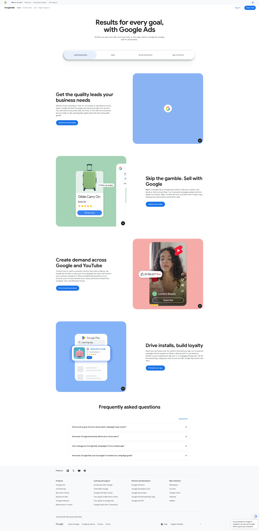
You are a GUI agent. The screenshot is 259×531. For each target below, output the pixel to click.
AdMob (172, 501)
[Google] (59, 524)
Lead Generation (80, 55)
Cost (35, 8)
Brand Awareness (145, 55)
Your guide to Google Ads (104, 501)
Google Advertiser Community (106, 505)
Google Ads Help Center (103, 493)
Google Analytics (62, 501)
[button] (200, 141)
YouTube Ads (61, 489)
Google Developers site (141, 489)
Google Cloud (174, 493)
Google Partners (138, 485)
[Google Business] (5, 2)
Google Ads (60, 485)
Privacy (100, 524)
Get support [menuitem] (53, 2)
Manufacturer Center (64, 505)
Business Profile (62, 497)
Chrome (172, 489)
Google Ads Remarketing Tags (143, 497)
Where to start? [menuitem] (17, 2)
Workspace (173, 485)
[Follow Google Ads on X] (73, 470)
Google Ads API (138, 501)
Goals (19, 8)
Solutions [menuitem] (28, 2)
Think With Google (101, 489)
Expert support (44, 8)
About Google (73, 524)
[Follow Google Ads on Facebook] (84, 470)
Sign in (237, 8)
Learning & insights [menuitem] (40, 2)
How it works (27, 8)
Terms (108, 524)
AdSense (172, 497)
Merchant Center (62, 493)
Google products (88, 524)
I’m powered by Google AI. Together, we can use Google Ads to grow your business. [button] (244, 524)
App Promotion (178, 55)
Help (165, 524)
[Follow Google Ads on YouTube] (79, 470)
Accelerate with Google (103, 485)
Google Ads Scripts (139, 493)
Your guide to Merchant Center (106, 497)
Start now (250, 8)
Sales (113, 55)
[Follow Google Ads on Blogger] (67, 470)
